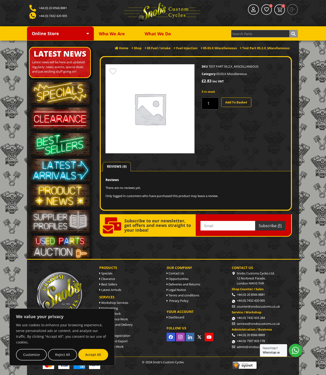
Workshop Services (114, 302)
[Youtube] (209, 337)
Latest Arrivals (110, 290)
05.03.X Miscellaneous (231, 74)
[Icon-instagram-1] (180, 337)
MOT (104, 330)
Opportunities (178, 279)
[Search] (294, 34)
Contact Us (176, 273)
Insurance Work (112, 346)
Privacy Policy (178, 301)
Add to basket (236, 102)
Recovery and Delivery (116, 324)
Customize (31, 354)
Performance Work (114, 319)
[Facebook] (171, 337)
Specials (106, 273)
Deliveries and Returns (184, 284)
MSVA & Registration (115, 335)
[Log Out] (292, 9)
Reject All (62, 354)
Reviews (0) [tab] (117, 166)
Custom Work (110, 313)
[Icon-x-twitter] (199, 337)
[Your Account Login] (253, 9)
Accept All (93, 354)
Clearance (107, 279)
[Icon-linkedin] (190, 337)
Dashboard (176, 317)
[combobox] (260, 34)
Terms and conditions (183, 295)
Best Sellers (108, 284)
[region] (62, 337)
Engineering (109, 308)
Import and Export (114, 341)
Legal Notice (177, 290)
